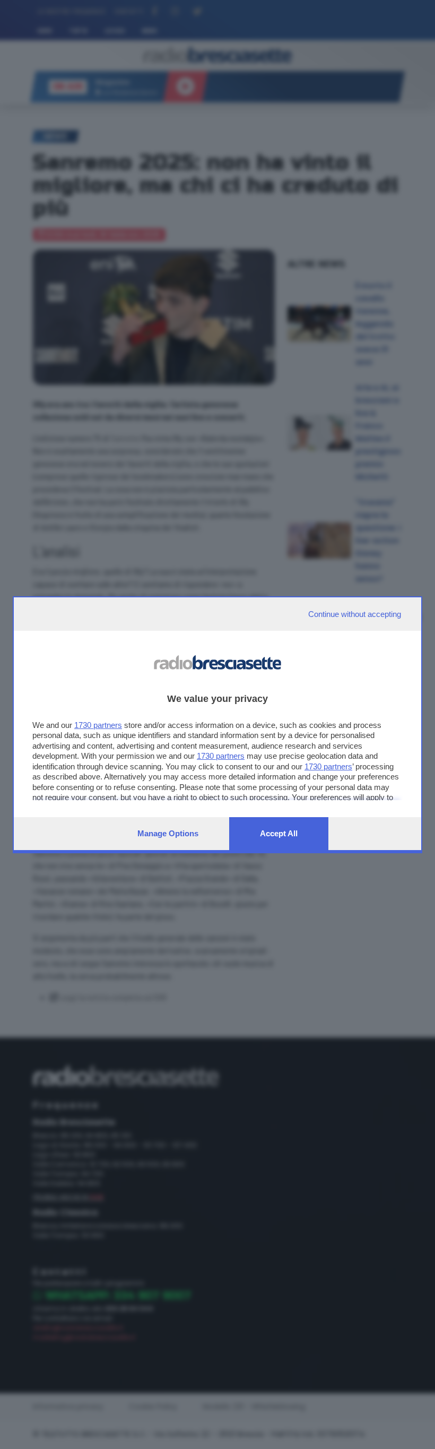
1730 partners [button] (98, 725)
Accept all (279, 833)
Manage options (167, 833)
